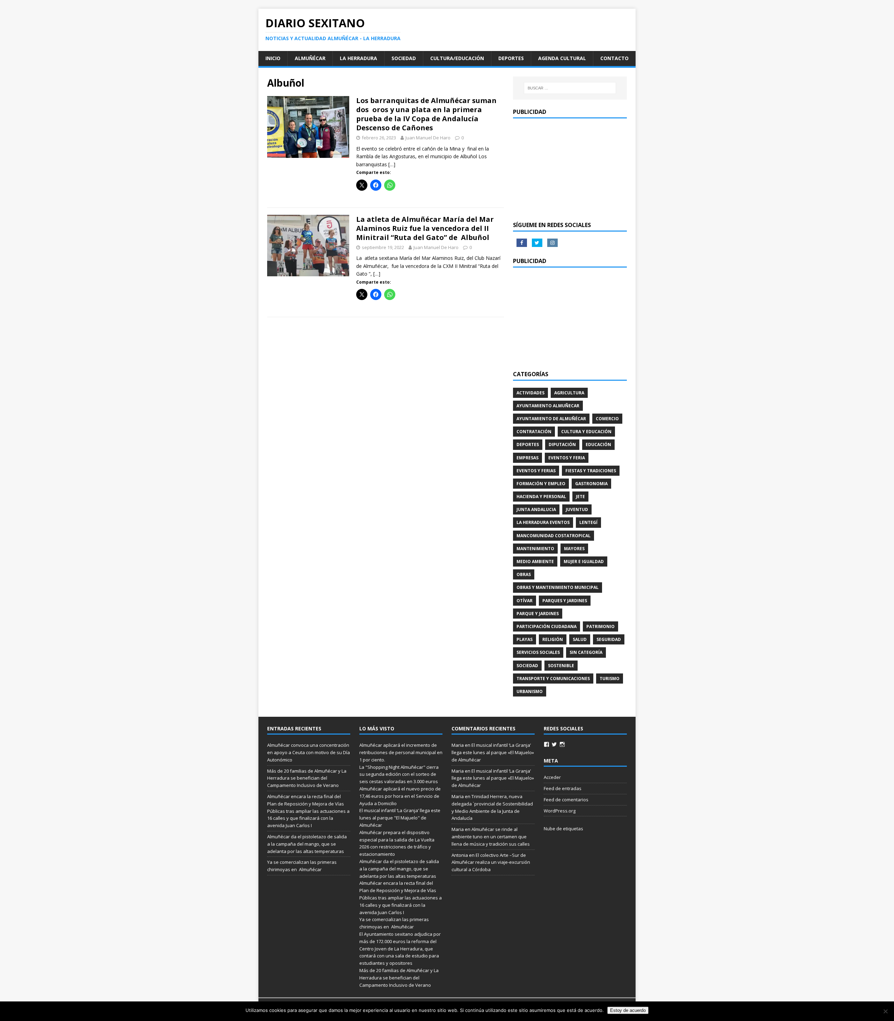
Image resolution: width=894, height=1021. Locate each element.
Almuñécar (310, 58)
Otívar (524, 601)
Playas (524, 639)
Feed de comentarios (566, 799)
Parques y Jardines (564, 601)
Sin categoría (586, 652)
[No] (885, 1011)
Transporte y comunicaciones (553, 678)
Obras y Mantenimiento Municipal (557, 587)
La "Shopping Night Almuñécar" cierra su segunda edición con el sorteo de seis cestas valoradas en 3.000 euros (399, 774)
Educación (598, 444)
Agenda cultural (562, 58)
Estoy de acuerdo (628, 1010)
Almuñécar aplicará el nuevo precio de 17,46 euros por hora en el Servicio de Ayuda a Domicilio (400, 796)
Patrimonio (600, 626)
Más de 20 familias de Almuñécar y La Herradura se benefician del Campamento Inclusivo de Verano (306, 778)
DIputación (562, 444)
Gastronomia (591, 484)
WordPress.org (560, 811)
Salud (580, 639)
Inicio (272, 58)
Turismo (610, 678)
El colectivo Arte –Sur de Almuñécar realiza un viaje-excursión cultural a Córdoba (491, 862)
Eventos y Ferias (536, 471)
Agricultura (569, 393)
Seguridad (608, 639)
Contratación (533, 432)
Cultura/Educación (457, 58)
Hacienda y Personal (541, 496)
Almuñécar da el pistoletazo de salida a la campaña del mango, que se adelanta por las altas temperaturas (307, 843)
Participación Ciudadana (546, 626)
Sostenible (561, 666)
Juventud (577, 509)
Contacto (614, 58)
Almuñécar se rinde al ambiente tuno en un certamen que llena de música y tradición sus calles (491, 836)
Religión (552, 639)
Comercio (607, 419)
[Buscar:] (570, 88)
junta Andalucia (536, 509)
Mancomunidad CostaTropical (553, 536)
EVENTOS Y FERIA (566, 458)
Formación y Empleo (540, 484)
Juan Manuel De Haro (427, 137)
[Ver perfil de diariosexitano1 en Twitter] (554, 744)
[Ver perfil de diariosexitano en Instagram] (562, 744)
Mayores (574, 549)
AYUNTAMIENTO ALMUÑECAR (547, 406)
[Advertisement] (570, 169)
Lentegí (588, 522)
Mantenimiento (535, 549)
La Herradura (358, 58)
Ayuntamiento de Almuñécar (551, 419)
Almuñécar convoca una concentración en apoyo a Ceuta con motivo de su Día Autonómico (308, 752)
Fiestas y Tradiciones (590, 471)
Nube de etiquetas (563, 828)
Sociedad (403, 58)
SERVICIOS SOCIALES (538, 652)
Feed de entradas (562, 788)
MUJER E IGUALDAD (584, 561)
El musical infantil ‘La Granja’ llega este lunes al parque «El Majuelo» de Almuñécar (493, 752)
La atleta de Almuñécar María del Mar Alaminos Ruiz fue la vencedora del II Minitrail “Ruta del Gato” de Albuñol (425, 228)
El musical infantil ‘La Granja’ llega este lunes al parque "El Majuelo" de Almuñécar (399, 817)
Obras (523, 574)
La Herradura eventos (543, 522)
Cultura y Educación (586, 432)
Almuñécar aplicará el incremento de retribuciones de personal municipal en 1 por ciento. (400, 752)
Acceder (552, 777)
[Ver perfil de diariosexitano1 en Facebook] (546, 744)
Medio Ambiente (535, 561)
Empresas (527, 458)
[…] (391, 164)
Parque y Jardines (537, 614)
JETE (580, 496)
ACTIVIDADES (530, 393)
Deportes (511, 58)
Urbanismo (529, 691)
